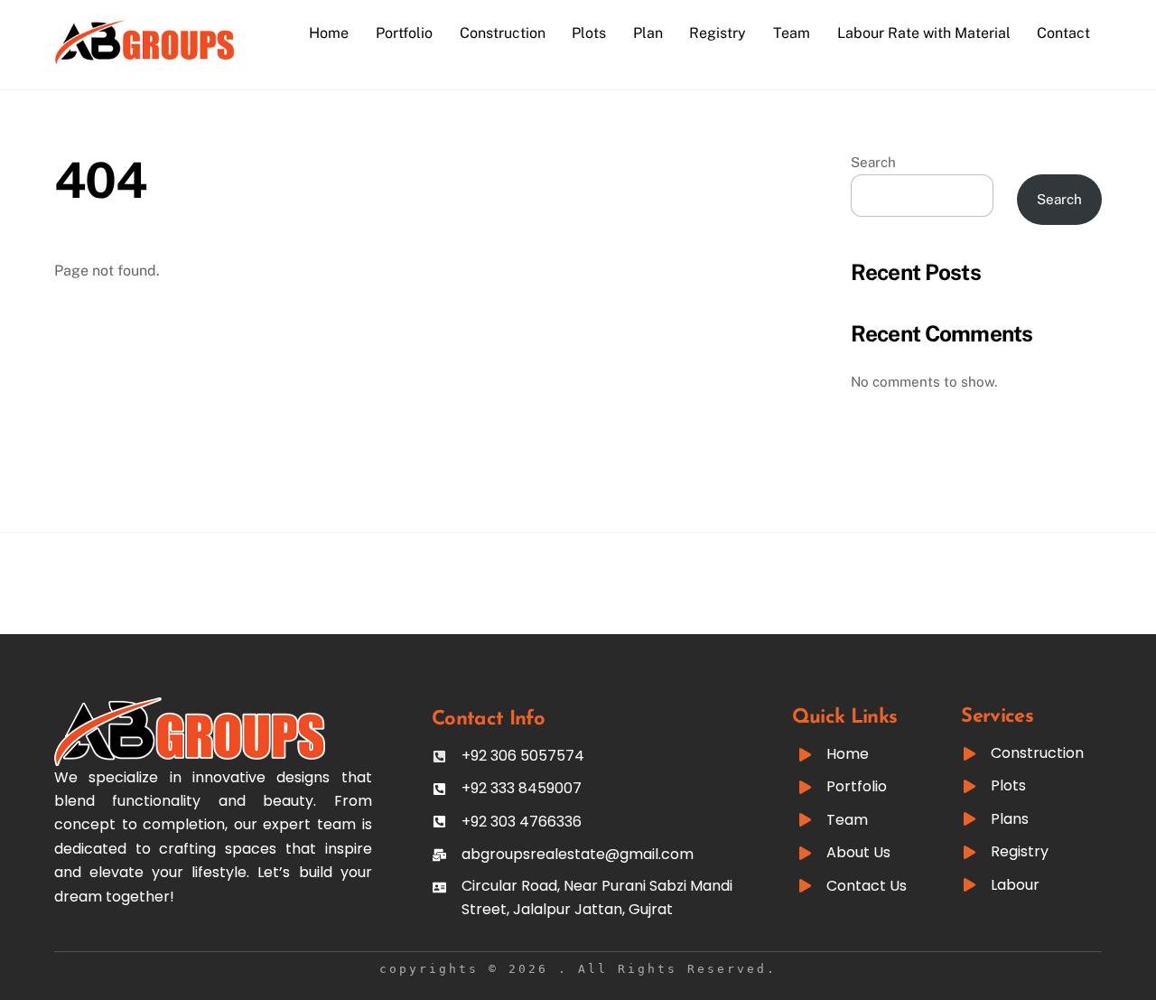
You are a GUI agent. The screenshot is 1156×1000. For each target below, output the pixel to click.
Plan (648, 33)
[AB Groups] (144, 56)
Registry (717, 33)
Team (791, 33)
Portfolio (404, 33)
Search (873, 162)
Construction (502, 33)
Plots (589, 33)
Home (329, 33)
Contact (1063, 33)
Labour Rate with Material (924, 33)
